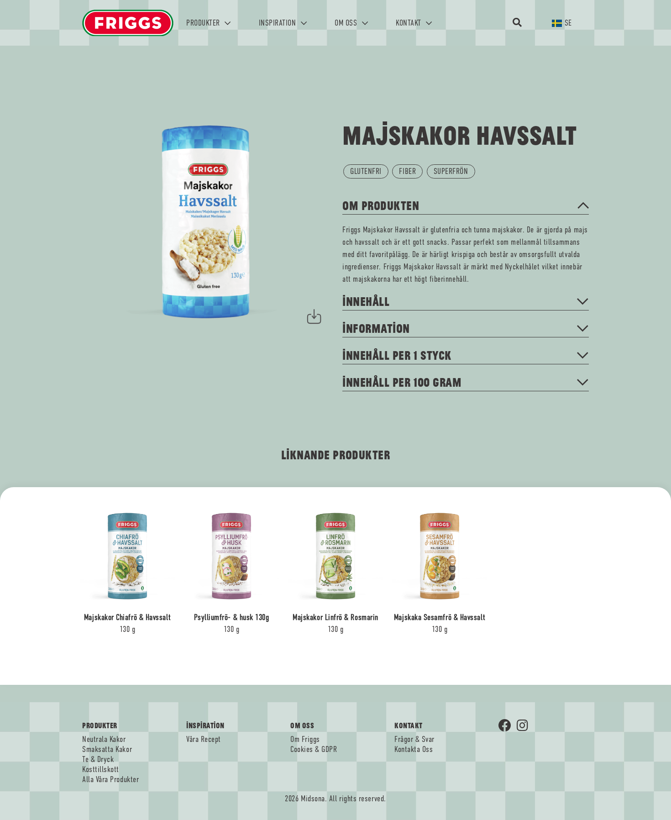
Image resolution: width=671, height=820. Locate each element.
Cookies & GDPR (313, 749)
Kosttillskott (100, 769)
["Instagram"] (526, 726)
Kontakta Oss (413, 749)
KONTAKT (409, 23)
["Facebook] (507, 726)
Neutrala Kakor (104, 739)
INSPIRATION (278, 23)
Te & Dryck (98, 759)
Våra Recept (203, 739)
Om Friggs (305, 739)
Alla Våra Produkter (110, 779)
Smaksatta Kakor (107, 749)
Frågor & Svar (414, 739)
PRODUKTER (204, 23)
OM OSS (347, 23)
